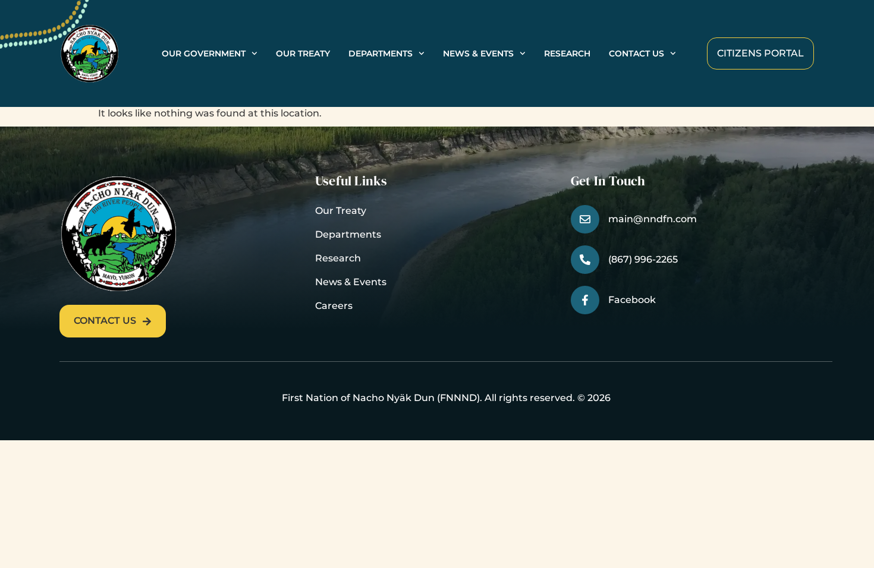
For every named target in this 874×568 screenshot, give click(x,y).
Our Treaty (303, 53)
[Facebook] (585, 300)
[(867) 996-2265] (585, 259)
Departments (380, 53)
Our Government (204, 53)
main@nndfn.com (652, 219)
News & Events (478, 53)
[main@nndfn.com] (585, 219)
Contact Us (636, 53)
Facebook (632, 299)
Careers (334, 305)
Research (567, 53)
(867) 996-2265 (643, 259)
